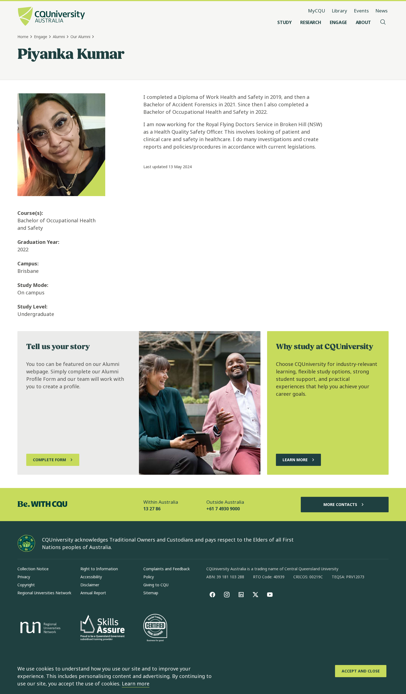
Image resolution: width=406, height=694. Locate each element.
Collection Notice (33, 568)
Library (339, 10)
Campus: (28, 263)
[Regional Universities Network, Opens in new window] (39, 628)
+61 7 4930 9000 (223, 509)
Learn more (135, 683)
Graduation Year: (38, 242)
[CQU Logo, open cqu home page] (51, 17)
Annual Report (93, 592)
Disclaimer (89, 584)
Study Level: (32, 306)
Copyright (26, 584)
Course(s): (30, 213)
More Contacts (340, 504)
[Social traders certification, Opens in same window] (155, 628)
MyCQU (316, 10)
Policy (148, 576)
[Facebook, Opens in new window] (212, 595)
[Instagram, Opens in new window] (227, 595)
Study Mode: (32, 285)
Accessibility (91, 576)
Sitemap (150, 592)
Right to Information (99, 568)
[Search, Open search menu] (383, 22)
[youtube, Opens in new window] (270, 595)
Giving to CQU (155, 584)
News (381, 10)
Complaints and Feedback (166, 568)
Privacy (23, 576)
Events (361, 10)
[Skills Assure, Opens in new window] (102, 628)
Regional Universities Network (44, 592)
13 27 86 (151, 509)
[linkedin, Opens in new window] (241, 595)
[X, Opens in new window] (255, 595)
